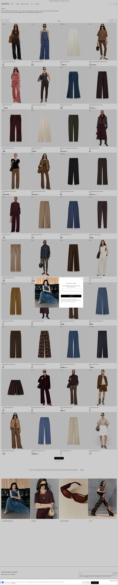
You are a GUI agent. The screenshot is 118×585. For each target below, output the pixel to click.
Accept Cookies (94, 582)
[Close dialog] (82, 279)
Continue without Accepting (113, 580)
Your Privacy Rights (86, 582)
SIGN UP (71, 296)
